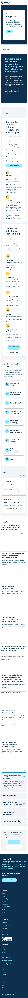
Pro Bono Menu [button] (6, 906)
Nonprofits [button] (4, 916)
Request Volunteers (14, 165)
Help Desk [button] (4, 901)
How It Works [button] (5, 904)
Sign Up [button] (9, 35)
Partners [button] (4, 980)
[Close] (24, 796)
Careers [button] (4, 972)
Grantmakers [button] (5, 934)
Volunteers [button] (4, 922)
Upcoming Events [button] (13, 352)
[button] (5, 2)
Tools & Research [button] (6, 957)
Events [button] (3, 949)
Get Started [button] (4, 909)
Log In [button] (9, 31)
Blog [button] (3, 947)
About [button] (3, 966)
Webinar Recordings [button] (7, 960)
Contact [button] (4, 974)
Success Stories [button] (6, 955)
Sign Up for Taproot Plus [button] (14, 347)
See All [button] (22, 476)
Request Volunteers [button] (14, 842)
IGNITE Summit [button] (6, 985)
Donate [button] (3, 977)
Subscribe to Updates (9, 880)
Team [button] (3, 987)
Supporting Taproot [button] (6, 925)
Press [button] (3, 982)
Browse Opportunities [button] (7, 899)
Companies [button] (5, 931)
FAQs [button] (3, 952)
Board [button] (3, 969)
